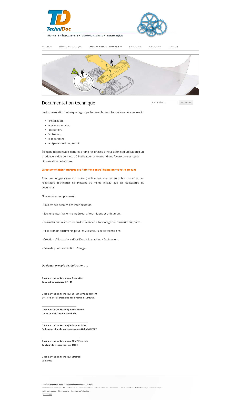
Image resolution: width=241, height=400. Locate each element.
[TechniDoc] (120, 37)
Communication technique (104, 46)
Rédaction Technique (70, 46)
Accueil (46, 46)
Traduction (135, 46)
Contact (173, 46)
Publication (155, 46)
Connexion (47, 394)
